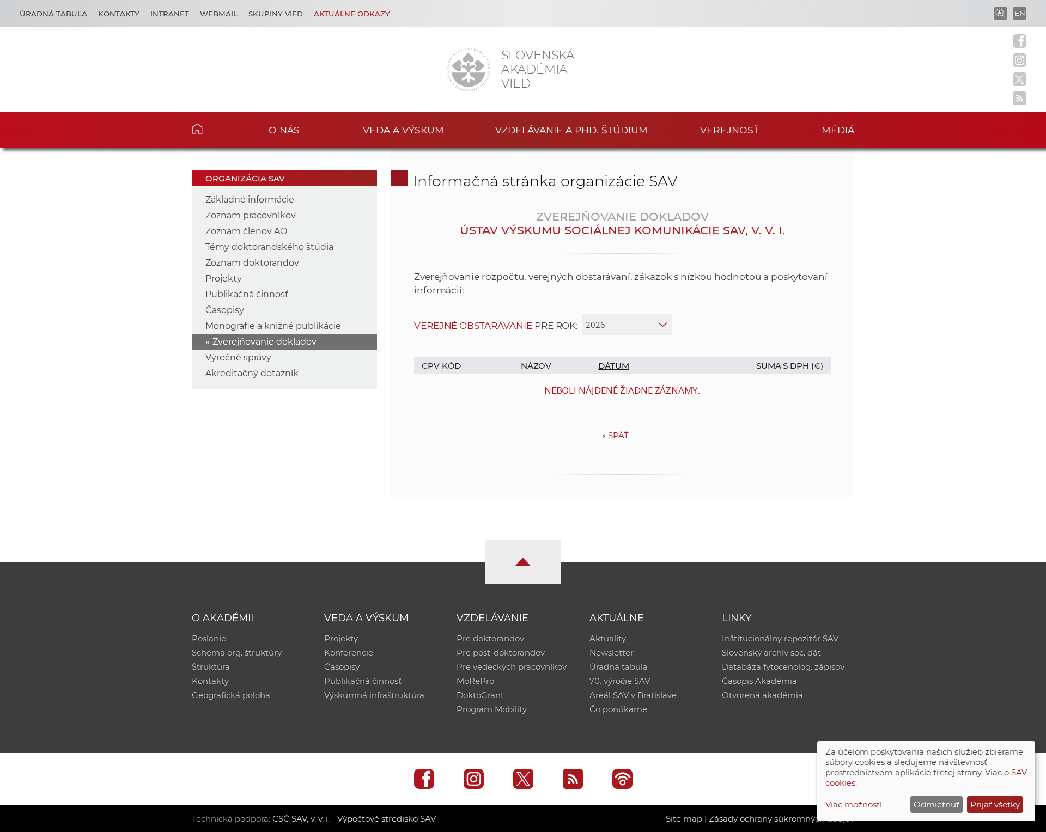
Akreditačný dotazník (252, 373)
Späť (615, 435)
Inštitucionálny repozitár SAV (780, 638)
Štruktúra (211, 667)
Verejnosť (729, 130)
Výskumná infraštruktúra (374, 695)
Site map (684, 818)
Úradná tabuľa (53, 13)
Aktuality (607, 638)
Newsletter (611, 652)
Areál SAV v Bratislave (633, 695)
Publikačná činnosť (247, 294)
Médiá (838, 130)
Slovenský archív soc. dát (771, 652)
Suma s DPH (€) (789, 365)
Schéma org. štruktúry (237, 652)
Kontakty (118, 13)
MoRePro (475, 681)
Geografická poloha (231, 695)
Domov (214, 128)
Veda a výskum (403, 130)
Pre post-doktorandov (501, 652)
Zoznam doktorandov (252, 263)
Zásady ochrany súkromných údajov (781, 818)
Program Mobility (492, 709)
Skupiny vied (275, 13)
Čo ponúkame (618, 709)
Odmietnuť (936, 804)
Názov (536, 365)
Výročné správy (238, 357)
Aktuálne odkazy (352, 13)
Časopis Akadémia (759, 681)
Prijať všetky (995, 804)
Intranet (169, 13)
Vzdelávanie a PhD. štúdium (571, 130)
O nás (284, 130)
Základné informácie (249, 199)
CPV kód (441, 365)
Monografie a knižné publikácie (273, 326)
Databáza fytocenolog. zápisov (783, 667)
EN (1019, 13)
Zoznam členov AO (246, 231)
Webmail (219, 13)
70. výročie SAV (619, 681)
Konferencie (348, 652)
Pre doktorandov (490, 638)
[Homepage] (468, 69)
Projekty (223, 278)
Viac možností (853, 804)
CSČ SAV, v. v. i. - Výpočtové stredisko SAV (354, 818)
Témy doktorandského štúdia (269, 247)
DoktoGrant (480, 695)
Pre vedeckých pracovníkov (512, 667)
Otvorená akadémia (762, 695)
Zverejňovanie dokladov (264, 342)
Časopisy (224, 310)
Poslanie (209, 638)
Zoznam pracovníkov (250, 215)
